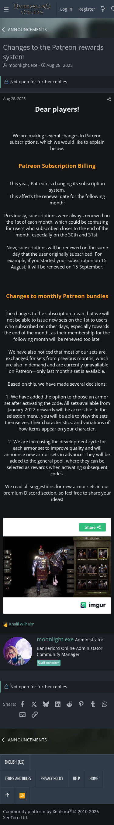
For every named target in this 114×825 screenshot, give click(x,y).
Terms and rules (18, 778)
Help (76, 778)
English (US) (15, 762)
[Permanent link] (6, 119)
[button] (6, 9)
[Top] (7, 795)
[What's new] (103, 9)
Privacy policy (52, 778)
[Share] (109, 99)
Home (94, 778)
